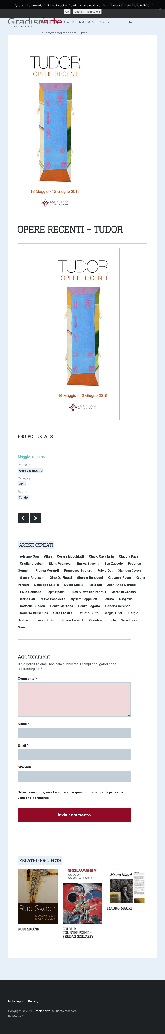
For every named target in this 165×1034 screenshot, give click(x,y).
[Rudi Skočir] (38, 896)
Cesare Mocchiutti (70, 556)
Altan (48, 556)
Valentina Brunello (102, 620)
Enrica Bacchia (88, 563)
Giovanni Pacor (119, 577)
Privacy (33, 1001)
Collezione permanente (58, 33)
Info (84, 33)
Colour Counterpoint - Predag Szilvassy (78, 932)
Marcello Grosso (123, 592)
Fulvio (23, 497)
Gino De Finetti (61, 577)
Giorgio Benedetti (90, 577)
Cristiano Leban (32, 563)
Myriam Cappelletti (84, 599)
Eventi (134, 21)
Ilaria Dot (95, 584)
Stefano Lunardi (72, 620)
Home (44, 21)
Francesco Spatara (78, 570)
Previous (23, 518)
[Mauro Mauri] (127, 886)
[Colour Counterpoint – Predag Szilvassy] (82, 896)
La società (61, 21)
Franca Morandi (47, 570)
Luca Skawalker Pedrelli (88, 592)
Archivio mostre (112, 21)
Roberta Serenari (118, 606)
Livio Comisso (30, 592)
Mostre (84, 21)
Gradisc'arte (42, 1011)
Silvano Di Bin (44, 620)
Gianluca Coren (129, 570)
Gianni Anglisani (32, 577)
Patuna (108, 599)
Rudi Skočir (28, 929)
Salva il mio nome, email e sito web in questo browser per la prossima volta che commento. (70, 795)
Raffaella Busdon (32, 606)
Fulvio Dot (105, 570)
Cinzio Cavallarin (101, 556)
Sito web (24, 767)
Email (23, 745)
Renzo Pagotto (89, 606)
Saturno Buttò (88, 613)
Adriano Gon (29, 556)
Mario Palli (28, 599)
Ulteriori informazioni (87, 11)
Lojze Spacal (55, 592)
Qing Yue (126, 599)
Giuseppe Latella (46, 584)
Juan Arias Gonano (121, 584)
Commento (27, 678)
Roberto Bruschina (34, 613)
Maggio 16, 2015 (31, 456)
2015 (22, 484)
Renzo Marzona (61, 606)
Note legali (15, 1001)
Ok (67, 11)
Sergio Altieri (113, 613)
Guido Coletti (74, 584)
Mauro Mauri (119, 908)
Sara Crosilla (62, 613)
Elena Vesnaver (60, 563)
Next (35, 518)
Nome (23, 724)
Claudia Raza (128, 556)
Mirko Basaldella (53, 599)
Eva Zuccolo (113, 563)
